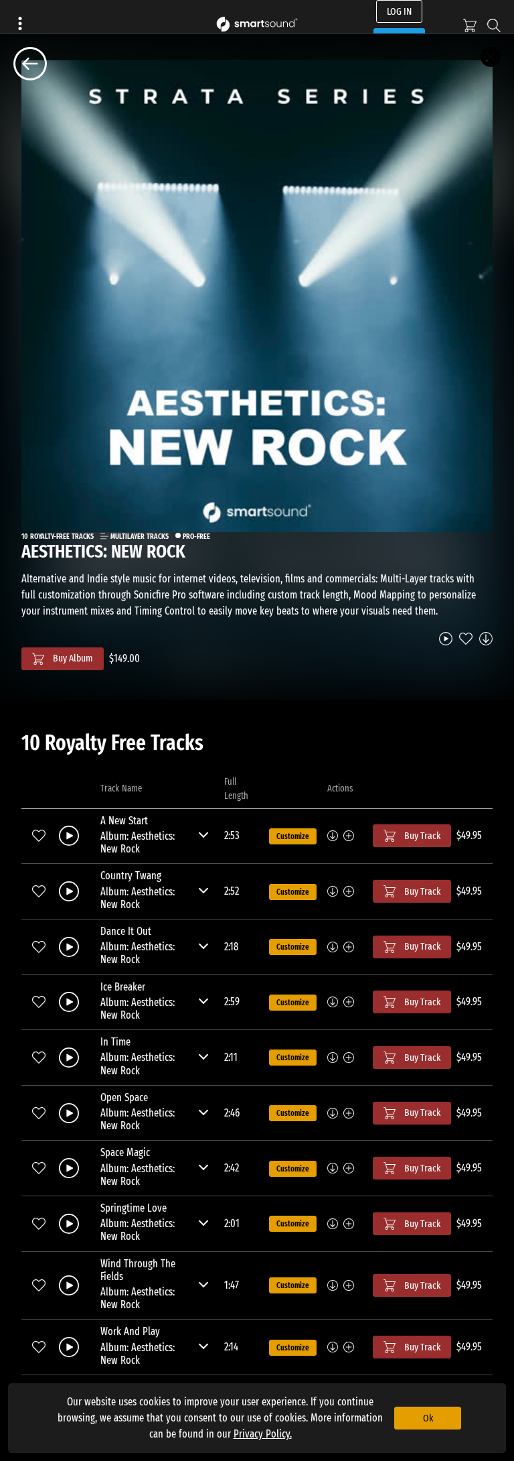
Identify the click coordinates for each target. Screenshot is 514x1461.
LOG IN (399, 11)
